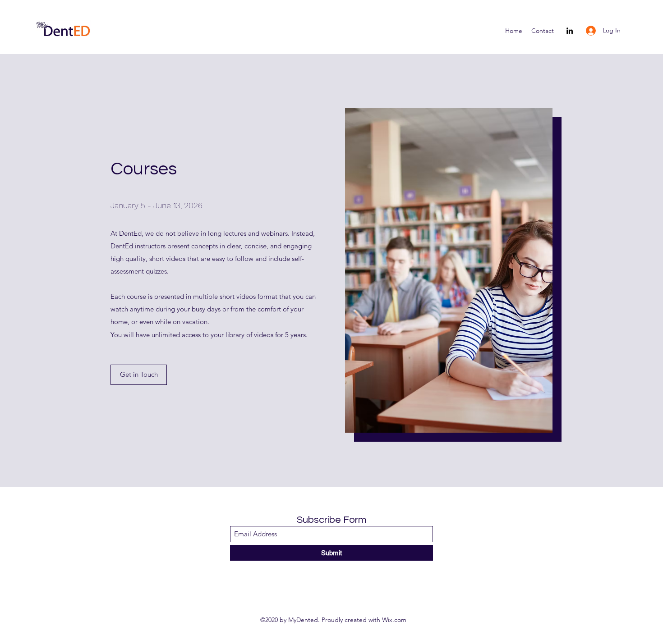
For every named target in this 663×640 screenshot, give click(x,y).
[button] (138, 375)
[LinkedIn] (569, 30)
